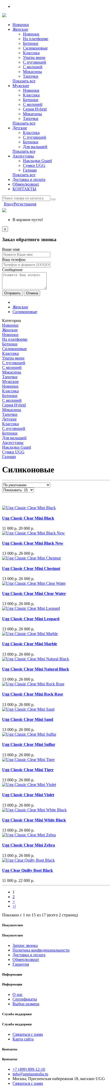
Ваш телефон (14, 259)
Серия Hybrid (35, 109)
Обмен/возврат (26, 184)
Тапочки (30, 76)
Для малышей (35, 146)
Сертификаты (25, 999)
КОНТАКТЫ (24, 189)
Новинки (21, 24)
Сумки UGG (34, 165)
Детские (20, 128)
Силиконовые (35, 48)
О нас (18, 994)
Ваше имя (11, 249)
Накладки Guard (37, 161)
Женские (20, 29)
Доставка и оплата (29, 179)
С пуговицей (34, 62)
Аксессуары (23, 156)
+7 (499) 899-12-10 (29, 1069)
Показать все (24, 81)
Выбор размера (26, 1004)
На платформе (35, 38)
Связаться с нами (28, 1034)
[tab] (56, 325)
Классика (31, 53)
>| (14, 906)
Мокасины (32, 71)
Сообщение (12, 269)
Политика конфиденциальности (41, 950)
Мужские (21, 85)
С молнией (32, 67)
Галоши (30, 170)
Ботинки (30, 43)
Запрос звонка (25, 945)
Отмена (32, 293)
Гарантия (21, 964)
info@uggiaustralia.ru (30, 1074)
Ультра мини (34, 57)
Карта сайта (23, 1039)
